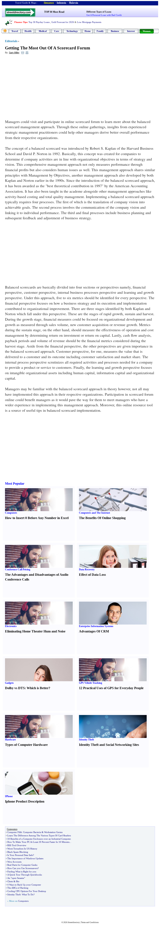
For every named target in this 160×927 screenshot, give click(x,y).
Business (115, 31)
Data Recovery (87, 569)
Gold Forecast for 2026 (62, 22)
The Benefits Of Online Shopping (102, 518)
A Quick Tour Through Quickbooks (24, 874)
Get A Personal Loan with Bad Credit (104, 15)
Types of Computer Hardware (26, 744)
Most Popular (14, 483)
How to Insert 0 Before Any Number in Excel (37, 518)
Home (88, 31)
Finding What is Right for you (21, 871)
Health (28, 31)
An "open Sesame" (16, 878)
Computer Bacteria (32, 832)
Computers (11, 512)
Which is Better (38, 688)
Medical (43, 31)
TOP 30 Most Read (54, 11)
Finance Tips (20, 22)
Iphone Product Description (24, 801)
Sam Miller (14, 52)
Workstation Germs (53, 832)
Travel (14, 31)
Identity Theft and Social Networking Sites (109, 744)
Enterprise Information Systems (96, 626)
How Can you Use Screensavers (22, 868)
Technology (72, 31)
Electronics (11, 626)
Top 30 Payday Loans (39, 22)
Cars (56, 31)
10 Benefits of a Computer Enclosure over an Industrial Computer (39, 839)
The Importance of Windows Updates (25, 858)
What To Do (28, 894)
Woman (146, 31)
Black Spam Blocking (17, 852)
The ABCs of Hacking (17, 888)
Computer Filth (14, 832)
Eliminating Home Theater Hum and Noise (35, 631)
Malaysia (73, 2)
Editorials (11, 41)
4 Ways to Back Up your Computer (24, 884)
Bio (17, 881)
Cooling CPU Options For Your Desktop (26, 891)
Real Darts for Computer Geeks (22, 865)
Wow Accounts (14, 862)
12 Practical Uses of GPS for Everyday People (111, 688)
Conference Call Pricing (17, 569)
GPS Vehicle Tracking (90, 682)
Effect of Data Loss (92, 574)
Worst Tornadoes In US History (22, 848)
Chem (10, 881)
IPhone (9, 796)
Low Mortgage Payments (89, 22)
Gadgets (9, 682)
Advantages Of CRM (94, 631)
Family (100, 31)
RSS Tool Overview (16, 845)
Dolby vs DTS (15, 688)
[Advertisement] (39, 88)
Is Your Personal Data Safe (20, 855)
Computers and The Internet (94, 512)
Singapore (49, 2)
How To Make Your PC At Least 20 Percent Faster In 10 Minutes (38, 842)
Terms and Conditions (90, 922)
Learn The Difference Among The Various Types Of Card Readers (39, 835)
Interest (131, 31)
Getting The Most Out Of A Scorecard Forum (47, 47)
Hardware (10, 739)
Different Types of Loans (98, 11)
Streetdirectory (74, 922)
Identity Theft (86, 739)
